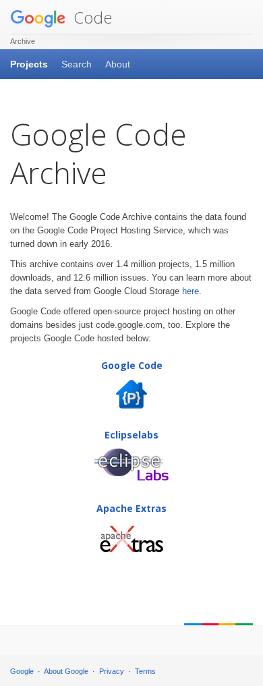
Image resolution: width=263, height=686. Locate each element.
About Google (66, 671)
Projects (29, 64)
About (117, 64)
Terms (145, 671)
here (190, 291)
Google (22, 671)
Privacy (111, 671)
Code (90, 17)
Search (76, 64)
